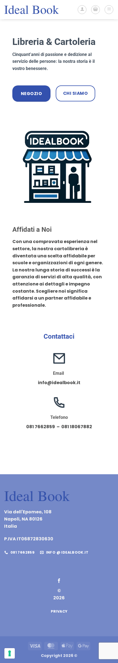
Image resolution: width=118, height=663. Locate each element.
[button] (95, 9)
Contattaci (59, 336)
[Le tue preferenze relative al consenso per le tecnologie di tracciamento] (9, 653)
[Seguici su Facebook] (59, 580)
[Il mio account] (82, 9)
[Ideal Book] (31, 9)
